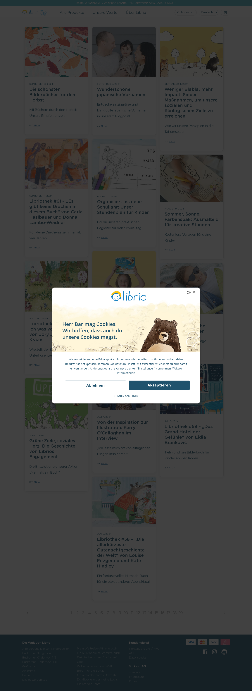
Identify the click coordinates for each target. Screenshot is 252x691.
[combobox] (189, 292)
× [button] (193, 292)
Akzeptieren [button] (159, 385)
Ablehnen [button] (95, 385)
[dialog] (126, 345)
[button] (126, 396)
